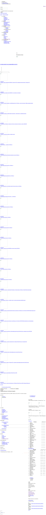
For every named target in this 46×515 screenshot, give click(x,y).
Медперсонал (6, 31)
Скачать (5, 38)
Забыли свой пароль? (3, 13)
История (5, 17)
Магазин (5, 40)
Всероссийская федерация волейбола (37, 508)
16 (29, 493)
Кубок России (6, 22)
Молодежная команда (5, 425)
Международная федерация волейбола (37, 503)
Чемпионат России (5, 415)
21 (34, 493)
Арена (5, 20)
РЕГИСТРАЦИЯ (5, 14)
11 (30, 492)
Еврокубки (5, 23)
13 (32, 492)
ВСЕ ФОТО (32, 495)
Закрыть (44, 6)
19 (32, 493)
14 (33, 492)
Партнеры (5, 18)
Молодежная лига (6, 24)
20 (33, 493)
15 (28, 493)
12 (31, 492)
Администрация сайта (7, 41)
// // (2, 512)
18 (31, 493)
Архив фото (6, 36)
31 (30, 494)
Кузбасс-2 (5, 34)
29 (28, 494)
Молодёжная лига (31, 448)
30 (29, 494)
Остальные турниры (7, 25)
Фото (5, 35)
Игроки (7, 27)
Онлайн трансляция (5, 438)
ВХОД (1, 14)
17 (30, 493)
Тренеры (7, 28)
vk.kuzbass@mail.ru (3, 450)
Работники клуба (6, 19)
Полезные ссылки (6, 43)
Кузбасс (5, 33)
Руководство (4, 410)
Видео (5, 37)
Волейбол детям (6, 42)
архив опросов (30, 500)
